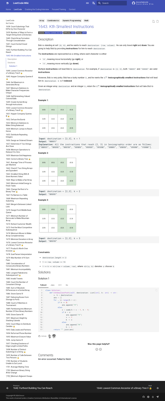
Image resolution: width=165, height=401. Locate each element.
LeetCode (18, 9)
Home (8, 9)
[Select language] (93, 3)
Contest (72, 9)
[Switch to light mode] (87, 3)
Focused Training (59, 9)
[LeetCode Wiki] (7, 3)
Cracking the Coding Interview (37, 9)
